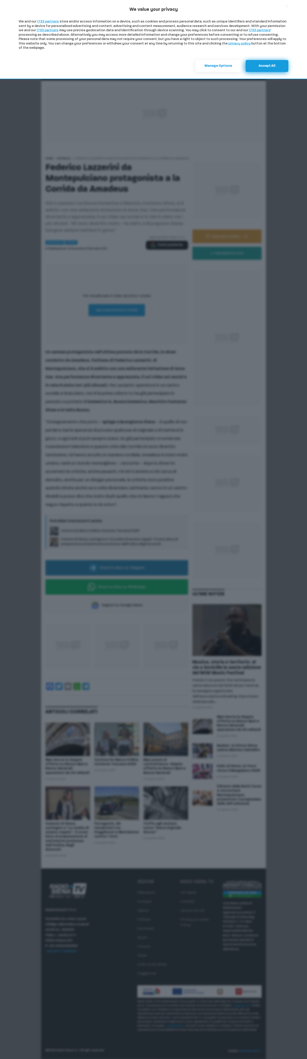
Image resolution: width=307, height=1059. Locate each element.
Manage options (218, 66)
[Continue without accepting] (286, 6)
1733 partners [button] (48, 21)
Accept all (267, 66)
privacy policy (239, 43)
